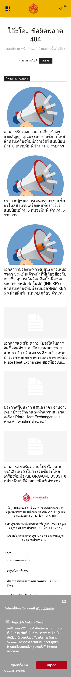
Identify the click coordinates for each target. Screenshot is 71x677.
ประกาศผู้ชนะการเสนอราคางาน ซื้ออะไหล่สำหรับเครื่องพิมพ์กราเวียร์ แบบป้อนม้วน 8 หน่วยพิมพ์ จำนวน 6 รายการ (34, 207)
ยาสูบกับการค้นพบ (17, 570)
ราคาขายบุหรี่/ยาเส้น (18, 560)
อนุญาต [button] (51, 665)
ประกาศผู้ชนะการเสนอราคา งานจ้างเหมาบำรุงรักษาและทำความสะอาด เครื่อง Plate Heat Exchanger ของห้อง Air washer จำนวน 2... (35, 414)
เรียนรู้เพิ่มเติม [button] (45, 608)
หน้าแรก (46, 60)
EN (64, 601)
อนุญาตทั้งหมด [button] (19, 665)
